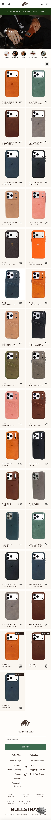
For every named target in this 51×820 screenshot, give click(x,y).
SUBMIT (25, 747)
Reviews (18, 774)
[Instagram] (25, 767)
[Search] (9, 4)
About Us (17, 778)
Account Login (15, 760)
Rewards (17, 765)
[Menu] (3, 4)
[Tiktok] (25, 774)
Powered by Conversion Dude (33, 815)
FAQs (32, 765)
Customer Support (37, 760)
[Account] (42, 4)
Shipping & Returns (37, 769)
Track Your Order (37, 774)
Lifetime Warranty (14, 769)
